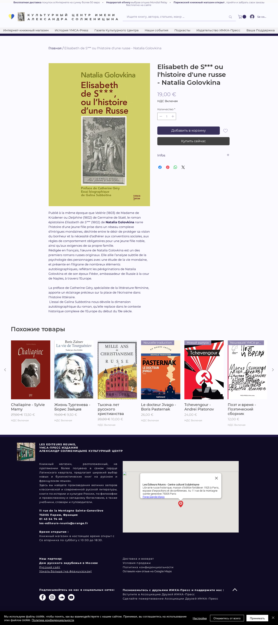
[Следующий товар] (272, 369)
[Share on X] (183, 167)
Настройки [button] (200, 618)
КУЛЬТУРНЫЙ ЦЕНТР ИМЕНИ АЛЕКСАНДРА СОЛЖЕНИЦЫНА (73, 17)
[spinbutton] (167, 116)
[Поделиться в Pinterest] (167, 167)
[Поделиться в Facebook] (160, 167)
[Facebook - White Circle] (42, 597)
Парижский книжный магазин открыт (199, 2)
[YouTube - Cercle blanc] (71, 597)
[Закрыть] (273, 618)
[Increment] (173, 116)
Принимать (257, 618)
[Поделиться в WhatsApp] (175, 167)
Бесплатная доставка (27, 2)
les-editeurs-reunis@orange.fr (63, 523)
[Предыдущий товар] (5, 369)
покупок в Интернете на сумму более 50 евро (71, 2)
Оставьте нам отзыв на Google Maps (147, 571)
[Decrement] (160, 116)
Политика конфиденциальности (53, 620)
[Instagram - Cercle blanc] (52, 597)
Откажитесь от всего (227, 618)
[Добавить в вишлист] (225, 131)
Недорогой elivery (118, 2)
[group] (139, 385)
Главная (55, 48)
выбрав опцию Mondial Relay (149, 2)
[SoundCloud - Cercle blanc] (61, 597)
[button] (242, 17)
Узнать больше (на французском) (65, 571)
